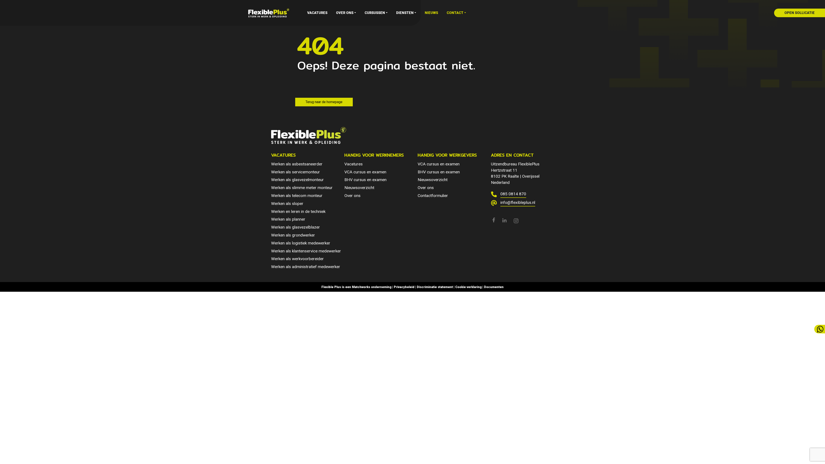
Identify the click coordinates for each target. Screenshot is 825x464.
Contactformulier (433, 195)
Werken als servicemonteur (295, 171)
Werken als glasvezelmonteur (297, 179)
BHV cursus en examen (365, 179)
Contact (455, 13)
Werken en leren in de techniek (298, 211)
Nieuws (431, 13)
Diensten (405, 13)
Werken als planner (288, 219)
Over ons (344, 13)
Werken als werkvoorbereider (297, 258)
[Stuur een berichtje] (819, 329)
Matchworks (361, 287)
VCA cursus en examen (365, 171)
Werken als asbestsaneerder (296, 164)
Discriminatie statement (435, 287)
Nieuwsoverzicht (359, 187)
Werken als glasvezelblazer (295, 227)
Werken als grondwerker (293, 235)
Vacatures (317, 13)
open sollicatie (799, 13)
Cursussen (375, 13)
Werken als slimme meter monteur (302, 187)
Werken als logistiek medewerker (300, 243)
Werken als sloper (287, 203)
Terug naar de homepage (324, 102)
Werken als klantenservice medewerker (306, 251)
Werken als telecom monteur (296, 195)
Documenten (494, 287)
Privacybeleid (404, 287)
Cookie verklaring (468, 287)
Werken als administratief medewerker (305, 266)
